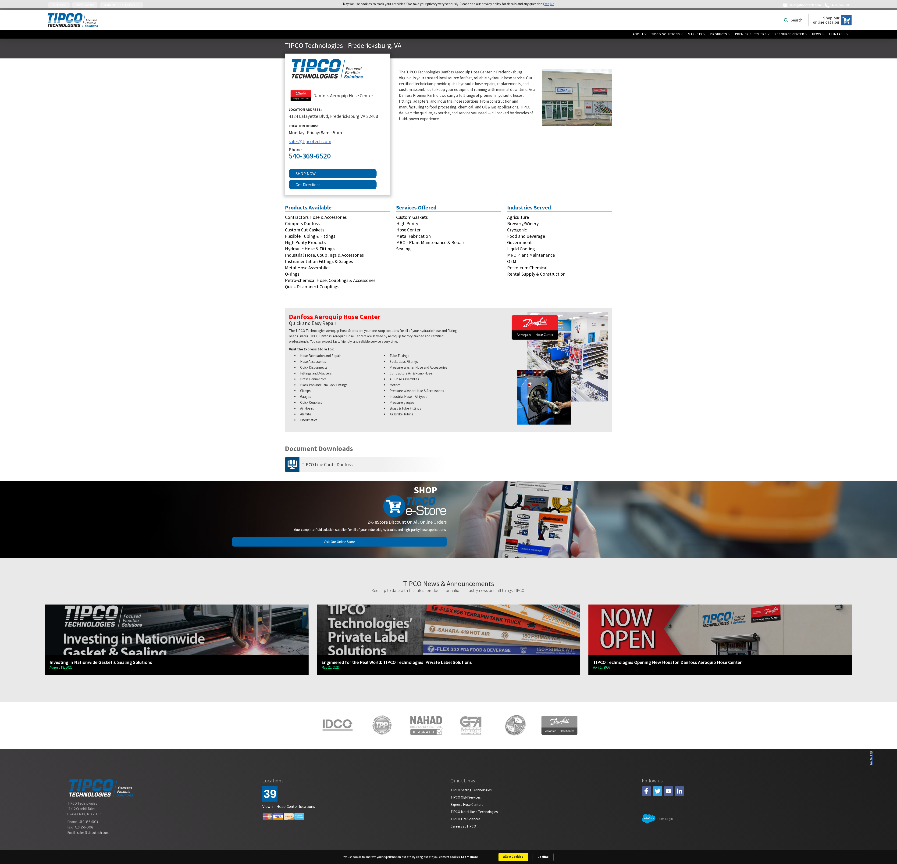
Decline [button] (543, 857)
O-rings (292, 274)
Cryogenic (517, 230)
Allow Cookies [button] (513, 857)
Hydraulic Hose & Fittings (310, 249)
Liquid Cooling (521, 249)
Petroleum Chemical (527, 267)
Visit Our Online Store (339, 542)
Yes (547, 4)
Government (519, 242)
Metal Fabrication (413, 236)
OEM (511, 261)
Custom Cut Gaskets (304, 230)
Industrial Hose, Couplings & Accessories (324, 255)
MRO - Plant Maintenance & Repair (430, 242)
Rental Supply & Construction (536, 274)
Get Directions (307, 184)
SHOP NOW (305, 173)
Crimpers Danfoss (302, 223)
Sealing (403, 249)
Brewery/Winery (523, 223)
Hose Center (408, 230)
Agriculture (518, 217)
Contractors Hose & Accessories (316, 217)
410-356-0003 (88, 822)
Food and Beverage (526, 236)
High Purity (407, 223)
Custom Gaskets (412, 217)
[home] (72, 20)
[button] (641, 34)
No (552, 4)
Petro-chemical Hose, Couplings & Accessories (330, 280)
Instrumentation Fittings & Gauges (319, 261)
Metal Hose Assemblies (307, 267)
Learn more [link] (469, 857)
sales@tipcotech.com (310, 141)
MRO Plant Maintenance (531, 255)
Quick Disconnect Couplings (312, 286)
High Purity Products (305, 242)
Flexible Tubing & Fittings (310, 236)
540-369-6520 (310, 156)
